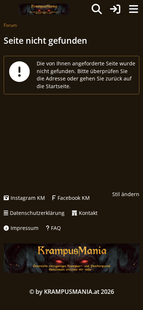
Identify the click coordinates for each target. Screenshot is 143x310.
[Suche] (96, 9)
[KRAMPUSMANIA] (43, 9)
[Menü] (133, 9)
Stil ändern (125, 194)
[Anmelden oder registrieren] (115, 9)
